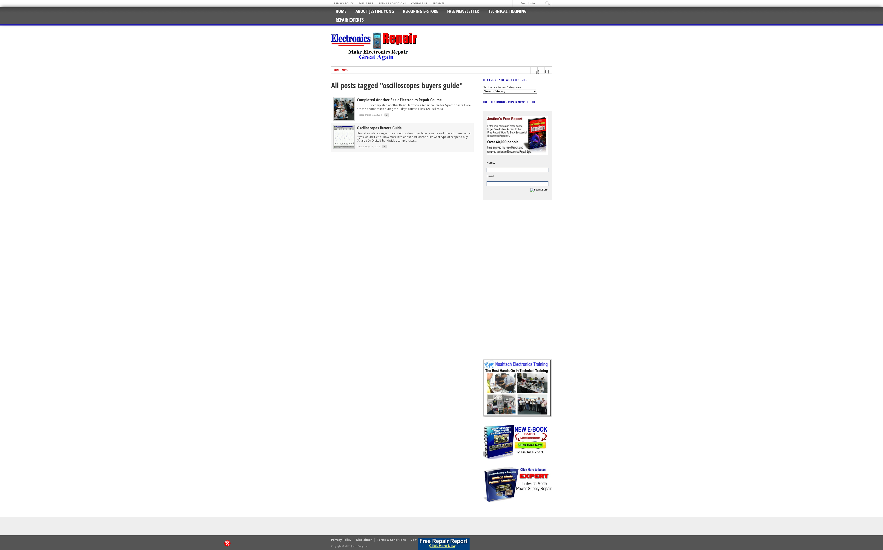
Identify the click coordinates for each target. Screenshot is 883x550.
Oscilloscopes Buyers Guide (379, 127)
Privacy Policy (343, 3)
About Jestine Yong (374, 11)
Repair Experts (350, 20)
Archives (438, 3)
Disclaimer (366, 3)
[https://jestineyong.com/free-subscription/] (444, 544)
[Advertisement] (517, 283)
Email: (490, 176)
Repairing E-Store (420, 11)
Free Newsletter (463, 11)
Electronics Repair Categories (502, 87)
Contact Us (419, 3)
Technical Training (507, 11)
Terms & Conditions (392, 3)
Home (341, 11)
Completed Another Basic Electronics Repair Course (399, 99)
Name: (491, 162)
